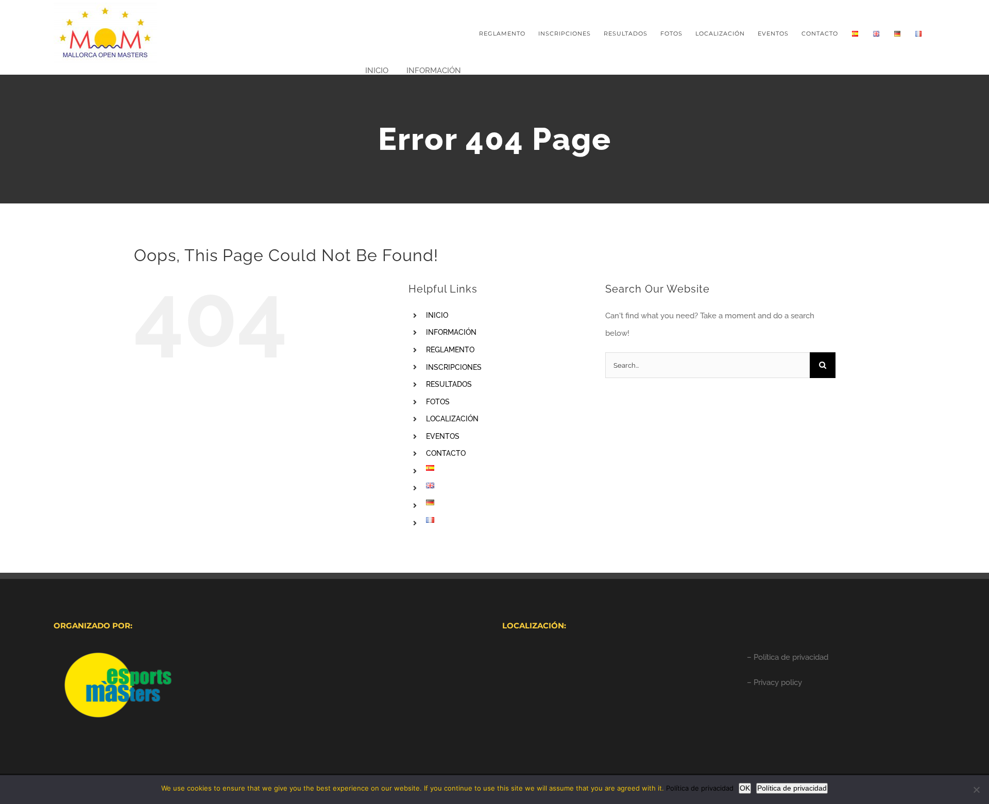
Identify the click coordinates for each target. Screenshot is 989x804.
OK (745, 788)
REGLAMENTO (450, 350)
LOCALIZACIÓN (452, 419)
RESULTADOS (449, 384)
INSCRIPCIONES (454, 367)
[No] (976, 789)
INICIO (437, 315)
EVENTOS (442, 436)
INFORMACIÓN (451, 332)
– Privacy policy (774, 682)
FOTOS (438, 402)
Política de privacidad (700, 788)
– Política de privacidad (787, 657)
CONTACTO (446, 453)
